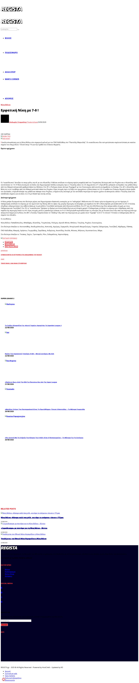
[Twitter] (1, 592)
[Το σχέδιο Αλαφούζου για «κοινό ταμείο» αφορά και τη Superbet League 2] (20, 313)
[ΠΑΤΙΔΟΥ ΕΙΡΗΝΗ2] (9, 238)
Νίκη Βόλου (5, 105)
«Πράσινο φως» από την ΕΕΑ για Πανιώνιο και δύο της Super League (31, 382)
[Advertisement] (38, 165)
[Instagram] (1, 597)
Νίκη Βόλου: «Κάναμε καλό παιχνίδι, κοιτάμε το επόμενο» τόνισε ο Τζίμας (32, 517)
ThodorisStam (32, 122)
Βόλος (8, 38)
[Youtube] (1, 602)
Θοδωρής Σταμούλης (18, 122)
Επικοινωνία (10, 680)
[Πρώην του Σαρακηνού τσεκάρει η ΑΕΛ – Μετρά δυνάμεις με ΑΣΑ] (20, 341)
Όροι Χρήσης (10, 676)
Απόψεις (9, 98)
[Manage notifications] (3, 679)
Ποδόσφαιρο (11, 52)
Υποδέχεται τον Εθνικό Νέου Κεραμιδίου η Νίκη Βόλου (23, 538)
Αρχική (7, 671)
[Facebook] (1, 588)
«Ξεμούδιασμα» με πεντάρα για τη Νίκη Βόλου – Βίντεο (24, 528)
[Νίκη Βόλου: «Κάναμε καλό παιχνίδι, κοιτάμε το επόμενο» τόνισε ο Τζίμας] (30, 513)
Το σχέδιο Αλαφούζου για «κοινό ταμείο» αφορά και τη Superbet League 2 (33, 325)
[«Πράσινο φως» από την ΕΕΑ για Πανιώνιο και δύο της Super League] (20, 370)
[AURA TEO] (5, 136)
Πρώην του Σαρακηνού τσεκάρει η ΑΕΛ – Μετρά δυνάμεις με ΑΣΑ (29, 354)
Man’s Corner (12, 79)
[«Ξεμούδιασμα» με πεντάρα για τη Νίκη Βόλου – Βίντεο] (23, 523)
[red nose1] (5, 138)
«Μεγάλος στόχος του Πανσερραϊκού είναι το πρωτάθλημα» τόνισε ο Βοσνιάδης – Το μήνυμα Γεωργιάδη (45, 409)
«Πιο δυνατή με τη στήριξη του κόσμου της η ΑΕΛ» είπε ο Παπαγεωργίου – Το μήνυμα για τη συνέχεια (44, 438)
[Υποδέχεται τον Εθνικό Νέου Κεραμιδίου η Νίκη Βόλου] (23, 534)
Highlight (9, 242)
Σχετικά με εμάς (11, 673)
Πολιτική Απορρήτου (13, 678)
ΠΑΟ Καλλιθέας (11, 246)
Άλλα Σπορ (10, 72)
